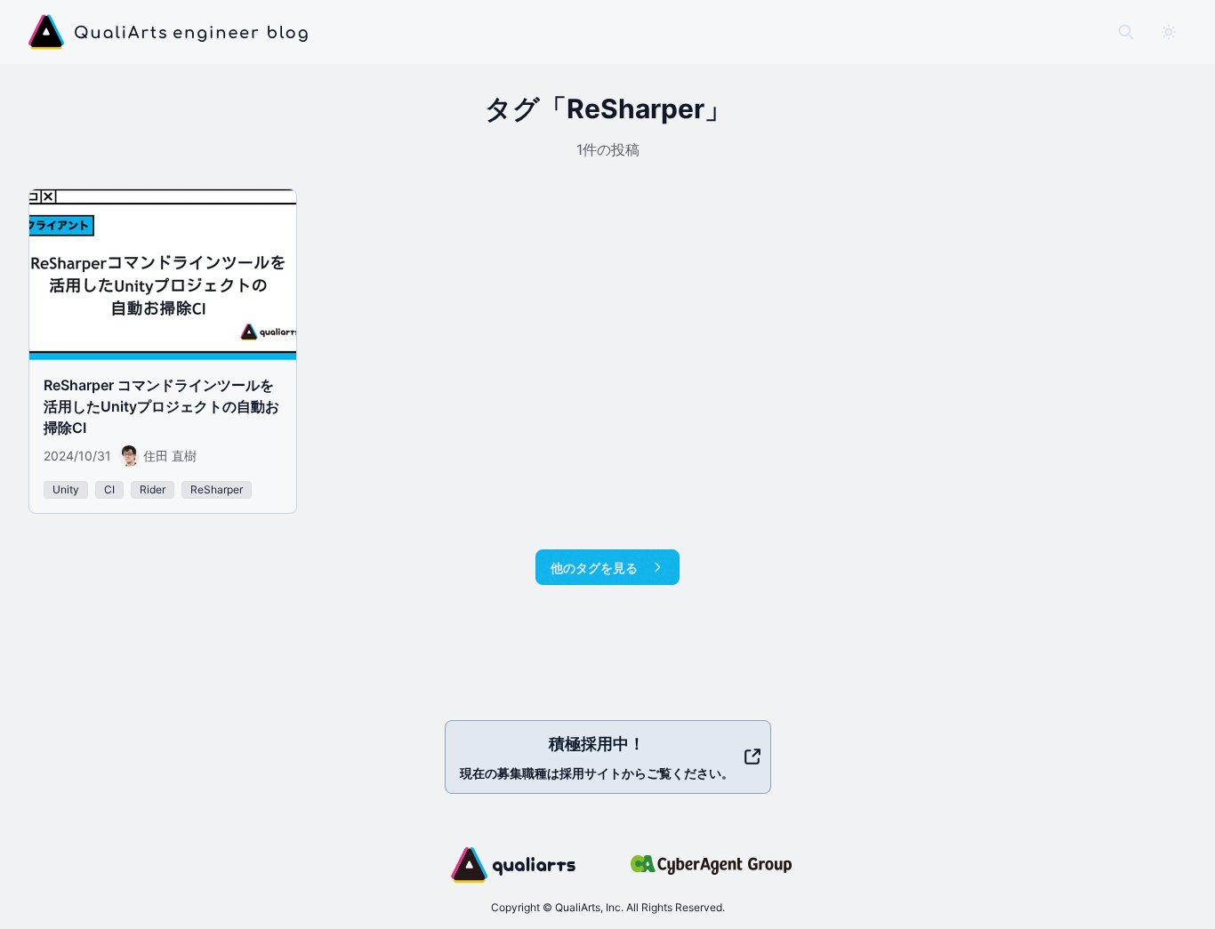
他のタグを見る (594, 567)
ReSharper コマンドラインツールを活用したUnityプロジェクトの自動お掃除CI (161, 406)
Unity (65, 489)
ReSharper (216, 489)
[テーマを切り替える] (1169, 32)
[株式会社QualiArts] (513, 865)
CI (109, 489)
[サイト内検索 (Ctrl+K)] (1126, 32)
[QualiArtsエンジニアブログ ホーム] (168, 32)
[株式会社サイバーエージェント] (711, 865)
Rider (152, 489)
